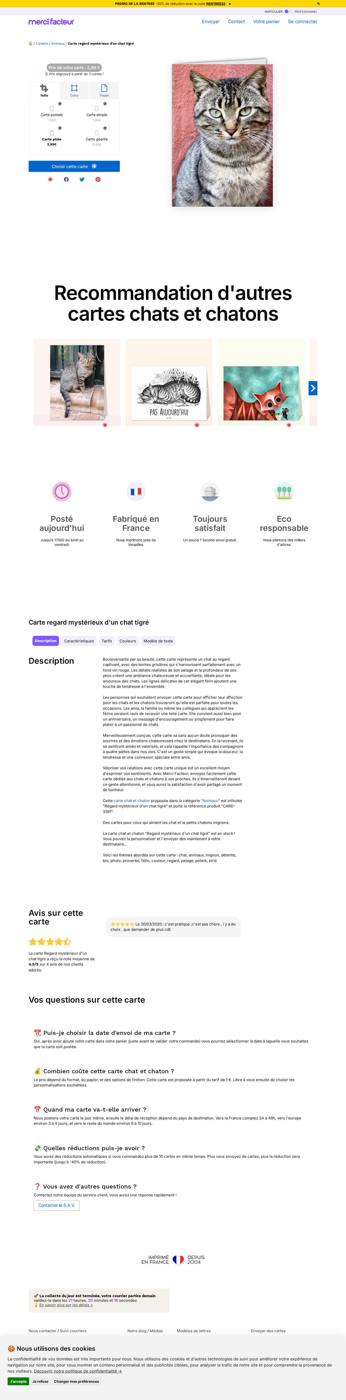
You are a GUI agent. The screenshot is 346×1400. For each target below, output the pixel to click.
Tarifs (107, 641)
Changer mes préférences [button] (76, 1381)
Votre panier (266, 21)
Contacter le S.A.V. (56, 1205)
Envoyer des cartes (268, 1330)
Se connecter (302, 21)
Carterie (42, 43)
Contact (236, 21)
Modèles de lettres (194, 1330)
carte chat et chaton (132, 800)
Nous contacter (42, 1330)
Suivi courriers (73, 1330)
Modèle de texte (158, 641)
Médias (156, 1330)
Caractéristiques (79, 641)
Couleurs (128, 641)
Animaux (58, 43)
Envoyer (211, 21)
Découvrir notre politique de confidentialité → (78, 1371)
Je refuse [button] (40, 1381)
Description (45, 641)
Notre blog (136, 1330)
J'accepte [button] (18, 1381)
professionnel (305, 11)
